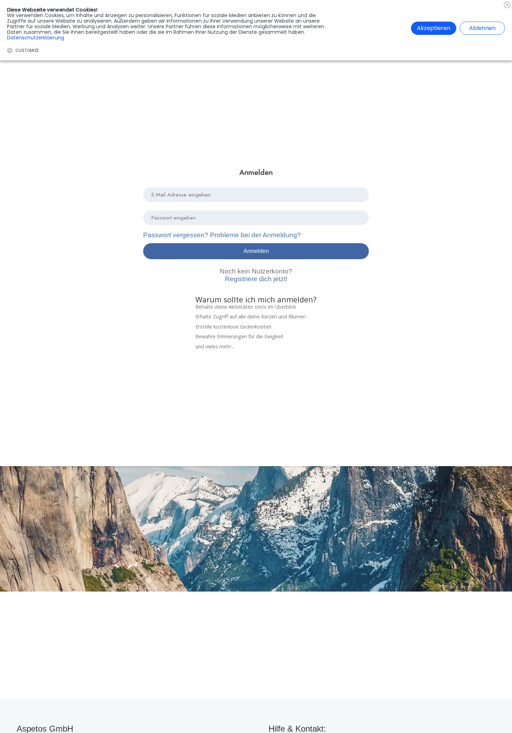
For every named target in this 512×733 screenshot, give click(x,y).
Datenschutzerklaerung (35, 37)
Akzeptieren (433, 28)
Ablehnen (482, 28)
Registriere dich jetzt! (256, 275)
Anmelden (256, 251)
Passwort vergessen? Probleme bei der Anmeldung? (222, 235)
